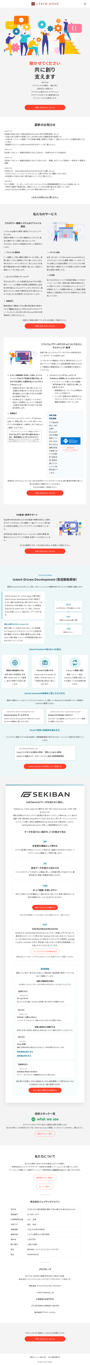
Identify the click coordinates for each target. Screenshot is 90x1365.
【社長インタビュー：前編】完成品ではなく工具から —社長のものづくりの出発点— (35, 152)
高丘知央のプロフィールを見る (71, 449)
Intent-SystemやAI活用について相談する (45, 766)
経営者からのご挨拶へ (45, 1177)
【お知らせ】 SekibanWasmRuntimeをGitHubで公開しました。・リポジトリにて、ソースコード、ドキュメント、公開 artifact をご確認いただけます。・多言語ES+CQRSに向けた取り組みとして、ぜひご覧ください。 (35, 173)
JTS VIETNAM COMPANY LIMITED (45, 1305)
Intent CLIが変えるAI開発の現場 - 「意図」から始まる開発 (39, 752)
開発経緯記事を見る (25, 1051)
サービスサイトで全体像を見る (45, 951)
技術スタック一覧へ (45, 1133)
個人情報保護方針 (54, 1357)
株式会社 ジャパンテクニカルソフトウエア (45, 1285)
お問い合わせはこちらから (45, 107)
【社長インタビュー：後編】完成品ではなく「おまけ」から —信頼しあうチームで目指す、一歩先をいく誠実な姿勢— (44, 161)
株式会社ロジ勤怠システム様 (15, 305)
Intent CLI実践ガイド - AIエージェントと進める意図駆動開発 (40, 756)
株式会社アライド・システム (44, 1312)
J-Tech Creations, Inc (45, 1292)
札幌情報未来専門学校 (45, 1299)
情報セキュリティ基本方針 (38, 1357)
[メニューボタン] (85, 4)
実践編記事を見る (24, 1055)
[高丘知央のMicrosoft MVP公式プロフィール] (70, 441)
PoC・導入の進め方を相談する (45, 1090)
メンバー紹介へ (45, 1186)
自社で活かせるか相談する (45, 907)
